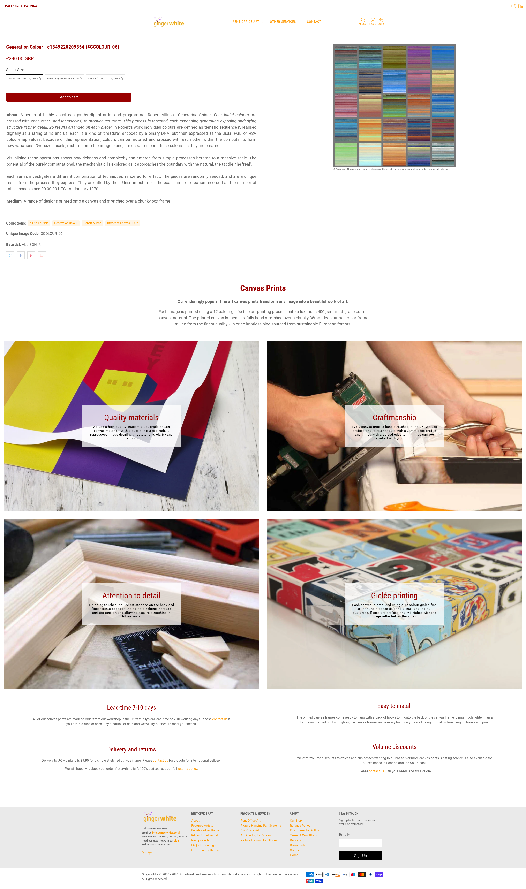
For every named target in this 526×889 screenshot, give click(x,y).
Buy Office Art (250, 830)
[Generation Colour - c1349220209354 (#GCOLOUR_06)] (394, 105)
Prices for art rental (204, 835)
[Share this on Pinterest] (31, 255)
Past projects (200, 840)
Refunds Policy (300, 825)
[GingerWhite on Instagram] (513, 6)
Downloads (297, 845)
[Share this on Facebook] (21, 255)
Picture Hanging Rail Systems (261, 825)
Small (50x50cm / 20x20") (24, 78)
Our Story (296, 820)
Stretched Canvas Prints (122, 223)
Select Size (15, 70)
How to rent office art (206, 850)
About (195, 820)
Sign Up (360, 855)
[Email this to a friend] (42, 255)
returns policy (187, 769)
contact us (219, 719)
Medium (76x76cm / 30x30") (64, 78)
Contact (314, 22)
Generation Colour (65, 223)
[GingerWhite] (169, 22)
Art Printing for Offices (256, 835)
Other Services (283, 22)
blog (176, 840)
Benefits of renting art (206, 830)
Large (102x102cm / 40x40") (105, 78)
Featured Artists (202, 825)
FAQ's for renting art (204, 845)
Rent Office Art (245, 22)
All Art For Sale (39, 223)
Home (294, 855)
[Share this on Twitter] (10, 255)
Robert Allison (92, 223)
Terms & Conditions (303, 835)
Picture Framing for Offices (259, 840)
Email (344, 834)
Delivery (295, 840)
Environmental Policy (304, 830)
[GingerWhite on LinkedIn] (520, 6)
